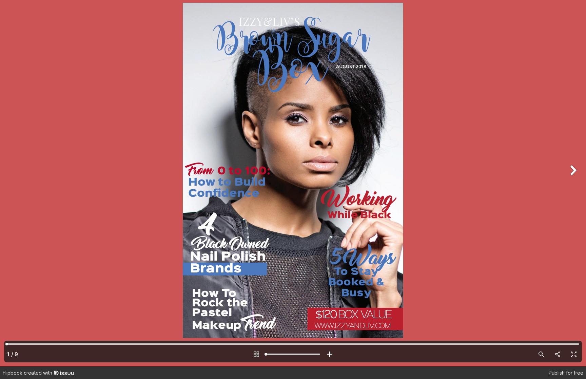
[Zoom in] (329, 354)
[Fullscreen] (574, 354)
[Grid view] (256, 354)
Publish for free (566, 373)
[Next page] (572, 183)
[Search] (541, 354)
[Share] (557, 354)
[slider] (293, 354)
